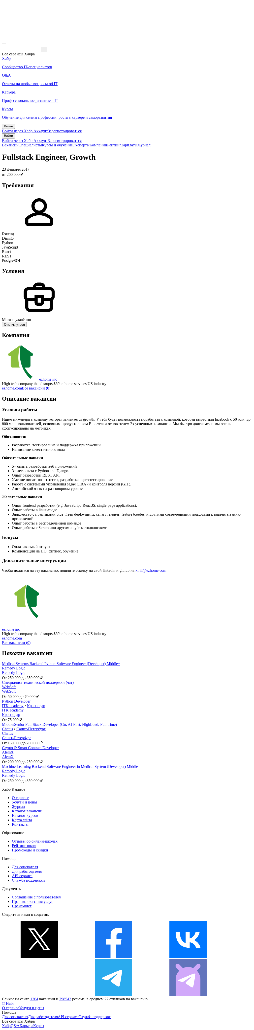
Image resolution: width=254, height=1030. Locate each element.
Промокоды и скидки (30, 850)
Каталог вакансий (27, 811)
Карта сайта (22, 820)
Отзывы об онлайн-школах (35, 841)
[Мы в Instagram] (39, 994)
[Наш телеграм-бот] (188, 994)
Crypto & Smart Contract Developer (30, 748)
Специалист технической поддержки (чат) (38, 682)
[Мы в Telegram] (113, 994)
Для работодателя (27, 871)
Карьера (26, 1026)
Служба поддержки (28, 880)
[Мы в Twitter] (39, 956)
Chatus (7, 729)
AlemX (8, 752)
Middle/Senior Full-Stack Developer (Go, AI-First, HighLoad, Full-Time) (59, 724)
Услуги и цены (24, 802)
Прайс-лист (22, 906)
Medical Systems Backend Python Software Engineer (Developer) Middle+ (61, 664)
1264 (34, 999)
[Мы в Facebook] (113, 956)
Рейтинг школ (24, 846)
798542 (65, 999)
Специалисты (30, 145)
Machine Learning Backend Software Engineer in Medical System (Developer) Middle (70, 766)
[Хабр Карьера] (21, 49)
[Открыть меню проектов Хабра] (4, 43)
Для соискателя (25, 867)
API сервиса (22, 876)
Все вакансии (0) (36, 388)
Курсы (38, 1026)
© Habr (8, 1003)
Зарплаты (129, 145)
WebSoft (9, 687)
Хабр (6, 1026)
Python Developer (16, 701)
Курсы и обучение (57, 145)
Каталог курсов (25, 815)
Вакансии (10, 145)
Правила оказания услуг (32, 901)
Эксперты (81, 145)
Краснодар (36, 706)
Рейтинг (114, 145)
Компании (98, 145)
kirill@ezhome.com (150, 570)
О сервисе (20, 798)
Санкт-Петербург (31, 729)
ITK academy (13, 706)
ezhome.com (12, 388)
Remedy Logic (13, 668)
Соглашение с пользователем (36, 897)
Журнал (144, 145)
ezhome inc (48, 379)
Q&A (15, 1026)
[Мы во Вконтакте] (188, 956)
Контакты (20, 824)
